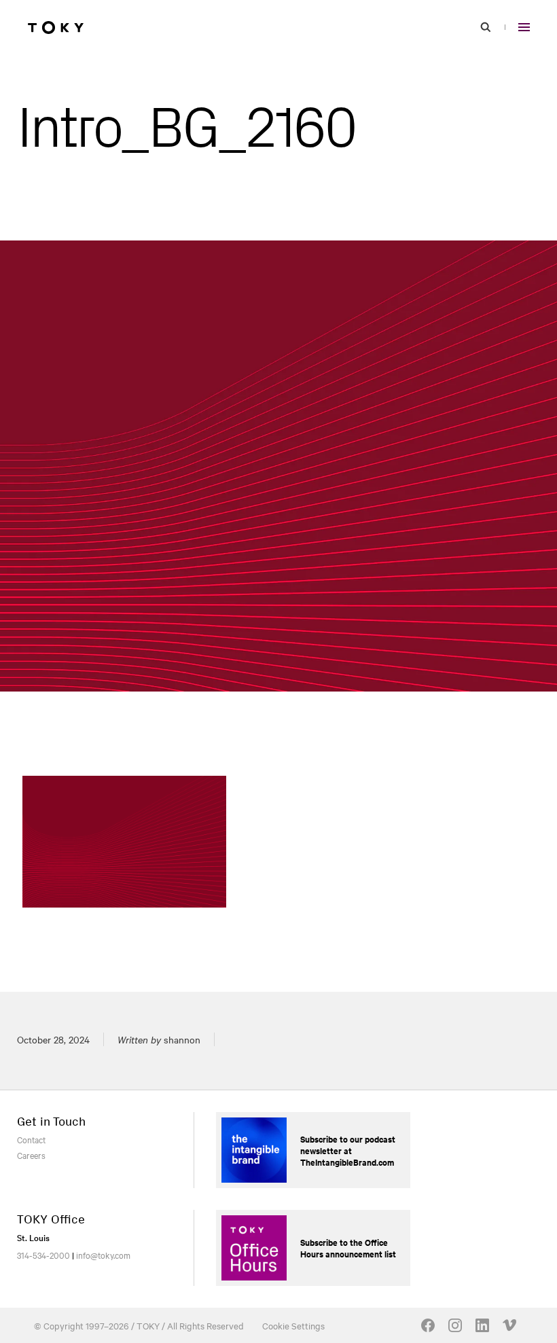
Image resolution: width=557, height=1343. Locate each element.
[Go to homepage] (55, 27)
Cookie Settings (293, 1325)
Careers (31, 1155)
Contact (31, 1139)
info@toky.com (103, 1255)
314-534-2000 (43, 1255)
